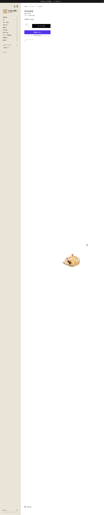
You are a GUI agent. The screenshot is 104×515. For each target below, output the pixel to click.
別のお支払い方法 (37, 35)
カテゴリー (32, 6)
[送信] (17, 510)
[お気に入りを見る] (12, 3)
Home (25, 6)
